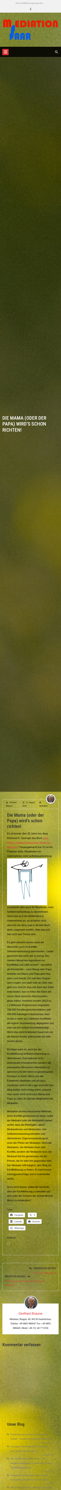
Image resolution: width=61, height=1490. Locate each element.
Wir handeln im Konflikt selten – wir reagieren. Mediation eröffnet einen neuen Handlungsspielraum (31, 1463)
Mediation (43, 806)
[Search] (56, 52)
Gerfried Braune (30, 1313)
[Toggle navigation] (5, 52)
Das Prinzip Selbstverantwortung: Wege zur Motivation (28, 842)
